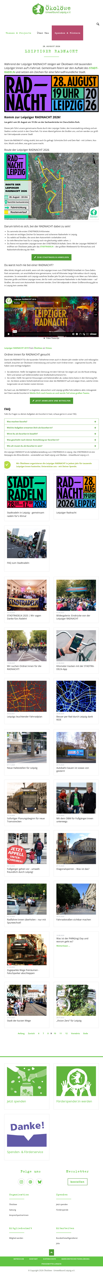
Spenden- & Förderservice (25, 1152)
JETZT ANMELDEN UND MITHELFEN (53, 400)
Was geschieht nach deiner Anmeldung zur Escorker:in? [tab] (33, 439)
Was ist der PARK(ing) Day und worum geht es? (72, 940)
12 (66, 1033)
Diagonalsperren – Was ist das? (72, 868)
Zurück (31, 1033)
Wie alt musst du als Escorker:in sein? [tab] (24, 446)
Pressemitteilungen (51, 1264)
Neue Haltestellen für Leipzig (22, 767)
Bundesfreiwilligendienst (67, 1238)
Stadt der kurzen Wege (19, 1020)
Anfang (21, 1033)
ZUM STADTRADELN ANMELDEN (53, 257)
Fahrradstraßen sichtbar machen (73, 919)
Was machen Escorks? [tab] (17, 421)
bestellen (77, 1182)
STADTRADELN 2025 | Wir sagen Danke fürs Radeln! (24, 617)
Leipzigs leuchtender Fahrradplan (24, 716)
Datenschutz (49, 1259)
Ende (85, 1033)
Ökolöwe (38, 348)
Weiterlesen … (30, 602)
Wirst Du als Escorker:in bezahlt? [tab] (22, 433)
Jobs (58, 1243)
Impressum (18, 1259)
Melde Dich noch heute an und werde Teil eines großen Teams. (60, 393)
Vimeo (49, 348)
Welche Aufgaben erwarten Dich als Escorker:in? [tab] (30, 427)
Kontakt (33, 1259)
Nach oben (51, 1252)
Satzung (12, 1209)
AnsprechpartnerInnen (19, 1215)
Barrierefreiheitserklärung (76, 1259)
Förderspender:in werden (74, 1101)
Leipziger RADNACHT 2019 (16, 348)
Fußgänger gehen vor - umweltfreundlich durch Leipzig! (23, 870)
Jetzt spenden (16, 1101)
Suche (98, 20)
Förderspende (62, 1209)
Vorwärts (75, 1033)
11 (61, 1033)
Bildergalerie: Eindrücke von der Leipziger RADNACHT (73, 617)
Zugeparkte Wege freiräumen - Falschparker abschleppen (23, 972)
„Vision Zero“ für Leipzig (69, 1020)
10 (55, 1033)
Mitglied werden (16, 1238)
